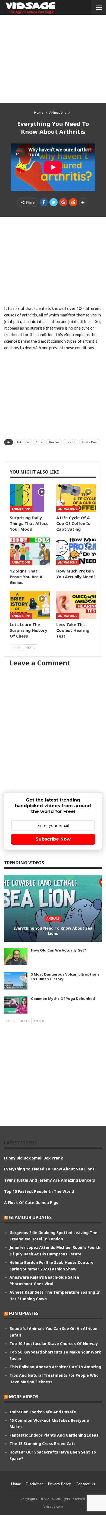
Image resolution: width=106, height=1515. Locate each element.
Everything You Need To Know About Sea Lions (53, 931)
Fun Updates (23, 1313)
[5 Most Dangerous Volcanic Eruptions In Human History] (15, 981)
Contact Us (85, 1483)
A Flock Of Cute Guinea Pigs (31, 1202)
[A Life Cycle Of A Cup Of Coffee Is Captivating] (76, 498)
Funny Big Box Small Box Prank (33, 1158)
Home (16, 1483)
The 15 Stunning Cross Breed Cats (43, 1443)
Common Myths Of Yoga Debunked (63, 998)
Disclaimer (34, 1483)
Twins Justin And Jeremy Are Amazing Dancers (49, 1180)
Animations (21, 509)
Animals (53, 918)
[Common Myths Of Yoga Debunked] (15, 1005)
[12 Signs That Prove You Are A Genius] (30, 552)
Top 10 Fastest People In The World (39, 1191)
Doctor (54, 442)
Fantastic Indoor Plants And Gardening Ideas (54, 1435)
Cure (39, 442)
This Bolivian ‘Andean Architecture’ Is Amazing (55, 1366)
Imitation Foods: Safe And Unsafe (43, 1411)
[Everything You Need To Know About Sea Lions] (53, 908)
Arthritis (23, 442)
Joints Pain (90, 442)
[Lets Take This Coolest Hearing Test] (76, 605)
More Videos (23, 1397)
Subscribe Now (53, 839)
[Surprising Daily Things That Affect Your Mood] (30, 498)
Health (71, 442)
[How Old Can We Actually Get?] (15, 956)
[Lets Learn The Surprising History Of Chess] (30, 605)
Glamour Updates (30, 1217)
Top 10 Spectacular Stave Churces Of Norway (54, 1343)
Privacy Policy (59, 1483)
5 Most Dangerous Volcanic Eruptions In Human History (65, 976)
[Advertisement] (53, 58)
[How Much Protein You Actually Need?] (76, 552)
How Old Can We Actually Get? (58, 950)
